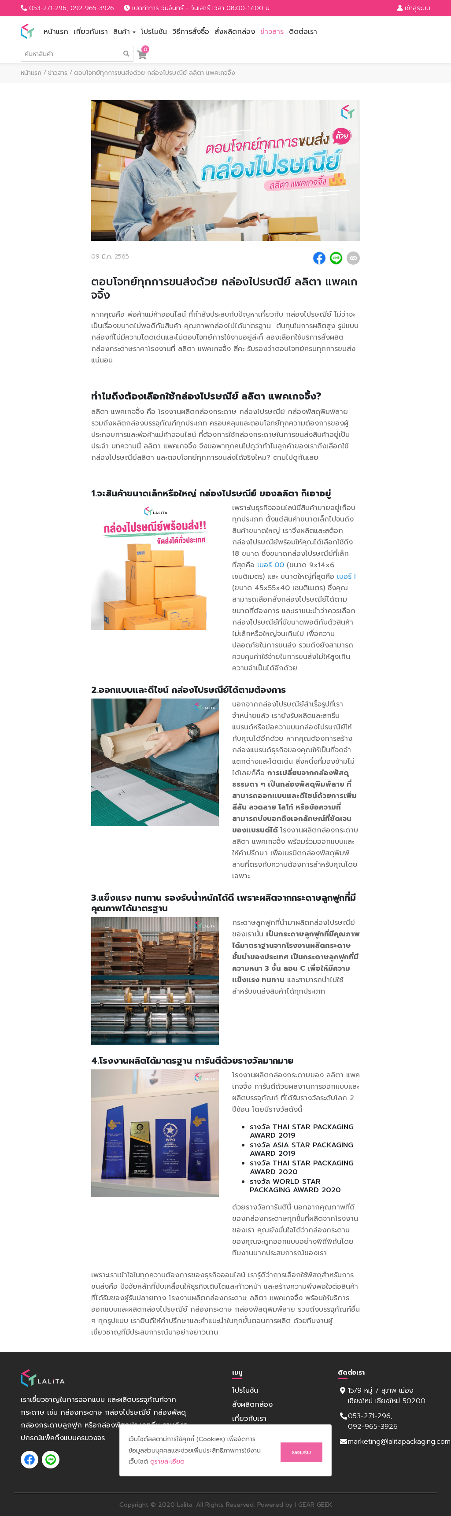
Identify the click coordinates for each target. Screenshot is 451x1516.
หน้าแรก (56, 31)
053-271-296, (48, 8)
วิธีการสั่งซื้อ (190, 31)
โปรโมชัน (154, 31)
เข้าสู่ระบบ (416, 8)
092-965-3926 (92, 8)
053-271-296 (371, 1416)
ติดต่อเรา (303, 31)
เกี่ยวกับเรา (91, 31)
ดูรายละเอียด (167, 1461)
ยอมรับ (301, 1452)
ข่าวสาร (272, 31)
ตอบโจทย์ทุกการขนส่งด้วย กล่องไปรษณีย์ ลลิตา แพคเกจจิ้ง (154, 73)
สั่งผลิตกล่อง (234, 31)
